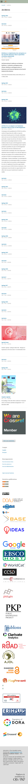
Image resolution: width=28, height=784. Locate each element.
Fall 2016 (4, 293)
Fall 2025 (4, 24)
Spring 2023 (5, 186)
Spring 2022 (5, 203)
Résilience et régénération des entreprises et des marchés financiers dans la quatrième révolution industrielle (14, 54)
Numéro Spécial (6, 397)
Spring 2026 (5, 15)
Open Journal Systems (8, 473)
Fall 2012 (4, 359)
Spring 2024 (5, 99)
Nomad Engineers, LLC (16, 752)
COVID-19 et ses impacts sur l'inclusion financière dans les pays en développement (13, 126)
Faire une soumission (8, 440)
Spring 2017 (5, 285)
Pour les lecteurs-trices (7, 461)
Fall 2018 (4, 260)
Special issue (5, 342)
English (4, 450)
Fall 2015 (4, 310)
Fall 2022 (4, 195)
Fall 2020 (4, 228)
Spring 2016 (5, 302)
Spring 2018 (5, 269)
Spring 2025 (5, 83)
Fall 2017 (4, 277)
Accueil (3, 5)
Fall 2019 (4, 244)
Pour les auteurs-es (6, 464)
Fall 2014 (4, 318)
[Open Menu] (1, 1)
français (4, 452)
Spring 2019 (5, 252)
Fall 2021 (4, 211)
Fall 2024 (4, 91)
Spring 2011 (5, 368)
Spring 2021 (5, 219)
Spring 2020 (5, 236)
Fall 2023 (4, 178)
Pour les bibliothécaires (8, 466)
